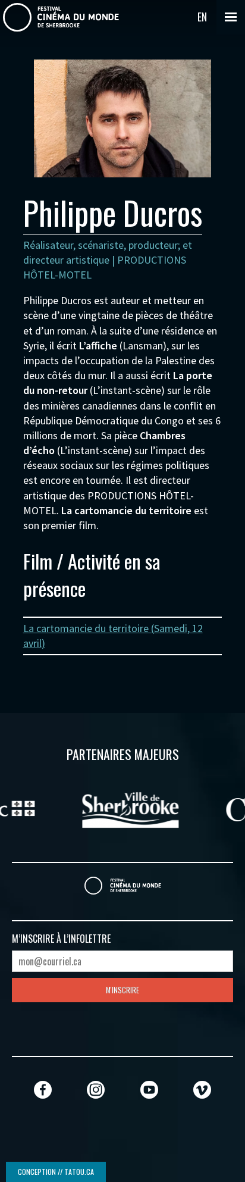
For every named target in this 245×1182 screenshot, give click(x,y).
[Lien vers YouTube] (149, 1089)
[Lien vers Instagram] (96, 1089)
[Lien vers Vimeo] (202, 1089)
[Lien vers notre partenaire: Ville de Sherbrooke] (123, 808)
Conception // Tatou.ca (56, 1172)
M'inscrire (122, 990)
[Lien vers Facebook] (43, 1089)
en (202, 16)
